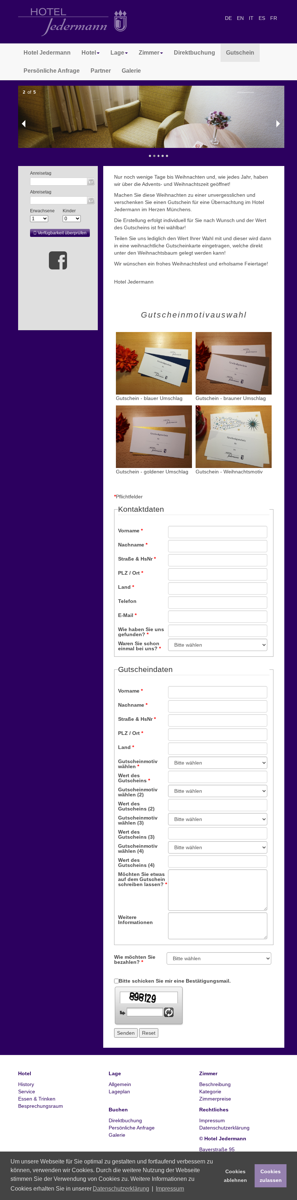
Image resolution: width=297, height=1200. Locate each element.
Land (126, 587)
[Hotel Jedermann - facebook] (58, 260)
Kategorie (210, 1091)
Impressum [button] (170, 1189)
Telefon (127, 601)
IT (252, 18)
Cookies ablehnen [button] (235, 1176)
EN (241, 18)
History (26, 1084)
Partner (101, 71)
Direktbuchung (194, 53)
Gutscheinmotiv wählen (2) (138, 792)
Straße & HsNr (137, 559)
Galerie (131, 71)
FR (273, 18)
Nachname (132, 545)
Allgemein (120, 1084)
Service (26, 1091)
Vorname (130, 530)
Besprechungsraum (40, 1106)
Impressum (212, 1120)
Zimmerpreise (215, 1099)
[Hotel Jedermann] (72, 21)
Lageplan (119, 1091)
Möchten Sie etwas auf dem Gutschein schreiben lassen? (142, 879)
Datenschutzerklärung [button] (121, 1189)
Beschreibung (215, 1084)
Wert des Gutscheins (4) (136, 862)
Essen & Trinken (36, 1099)
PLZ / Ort (130, 573)
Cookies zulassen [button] (271, 1176)
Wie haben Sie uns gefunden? (141, 631)
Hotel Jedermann (47, 53)
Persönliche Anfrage (52, 71)
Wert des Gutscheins (134, 778)
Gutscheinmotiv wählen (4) (138, 848)
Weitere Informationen (135, 919)
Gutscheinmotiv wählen (138, 763)
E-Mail (127, 615)
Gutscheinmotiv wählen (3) (138, 820)
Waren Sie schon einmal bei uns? (139, 646)
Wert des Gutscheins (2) (136, 806)
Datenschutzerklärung (224, 1128)
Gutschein (240, 53)
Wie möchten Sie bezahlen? (134, 959)
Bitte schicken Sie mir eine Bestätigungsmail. (175, 981)
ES (263, 18)
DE (229, 18)
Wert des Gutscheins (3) (136, 834)
